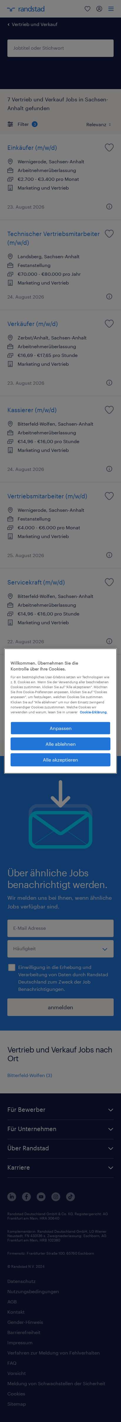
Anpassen (61, 728)
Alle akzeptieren (60, 759)
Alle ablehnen (61, 744)
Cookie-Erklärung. (93, 712)
